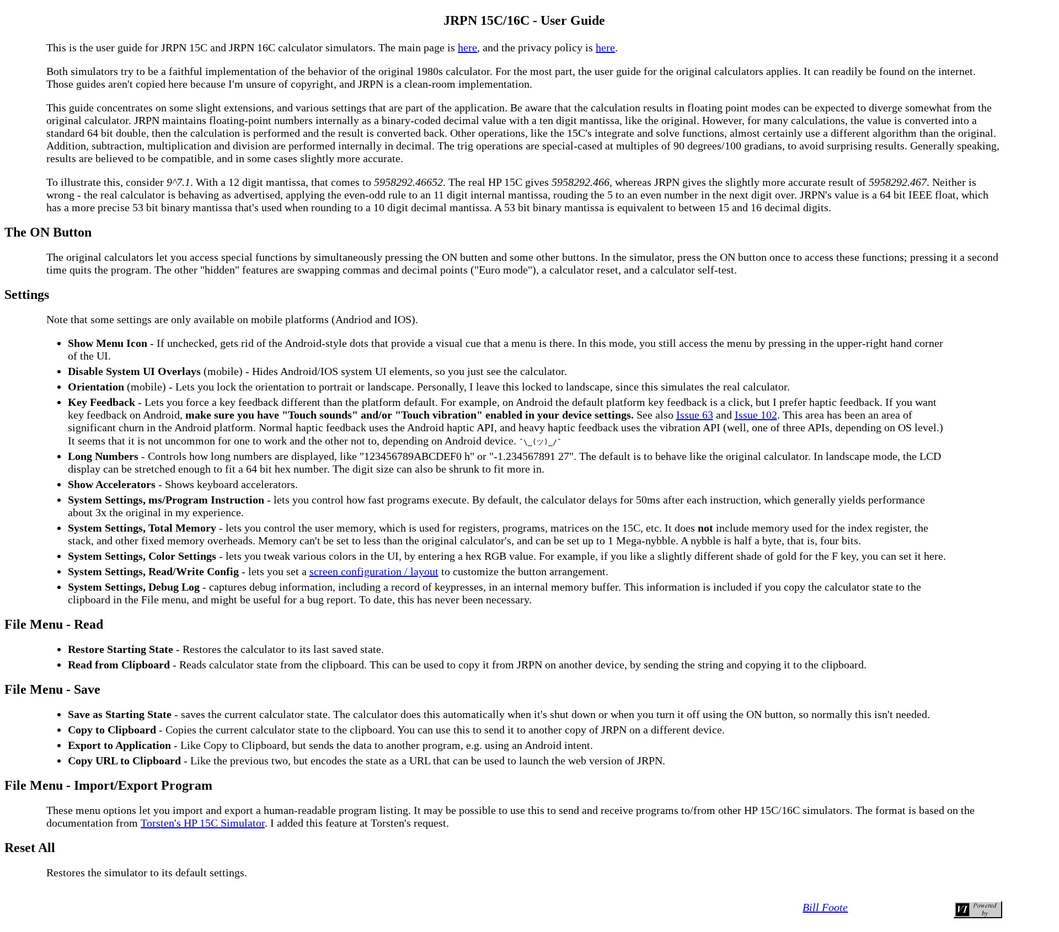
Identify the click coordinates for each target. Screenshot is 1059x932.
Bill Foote (825, 907)
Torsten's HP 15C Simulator (203, 823)
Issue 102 (756, 415)
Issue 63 (694, 415)
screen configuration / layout (373, 571)
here (467, 47)
